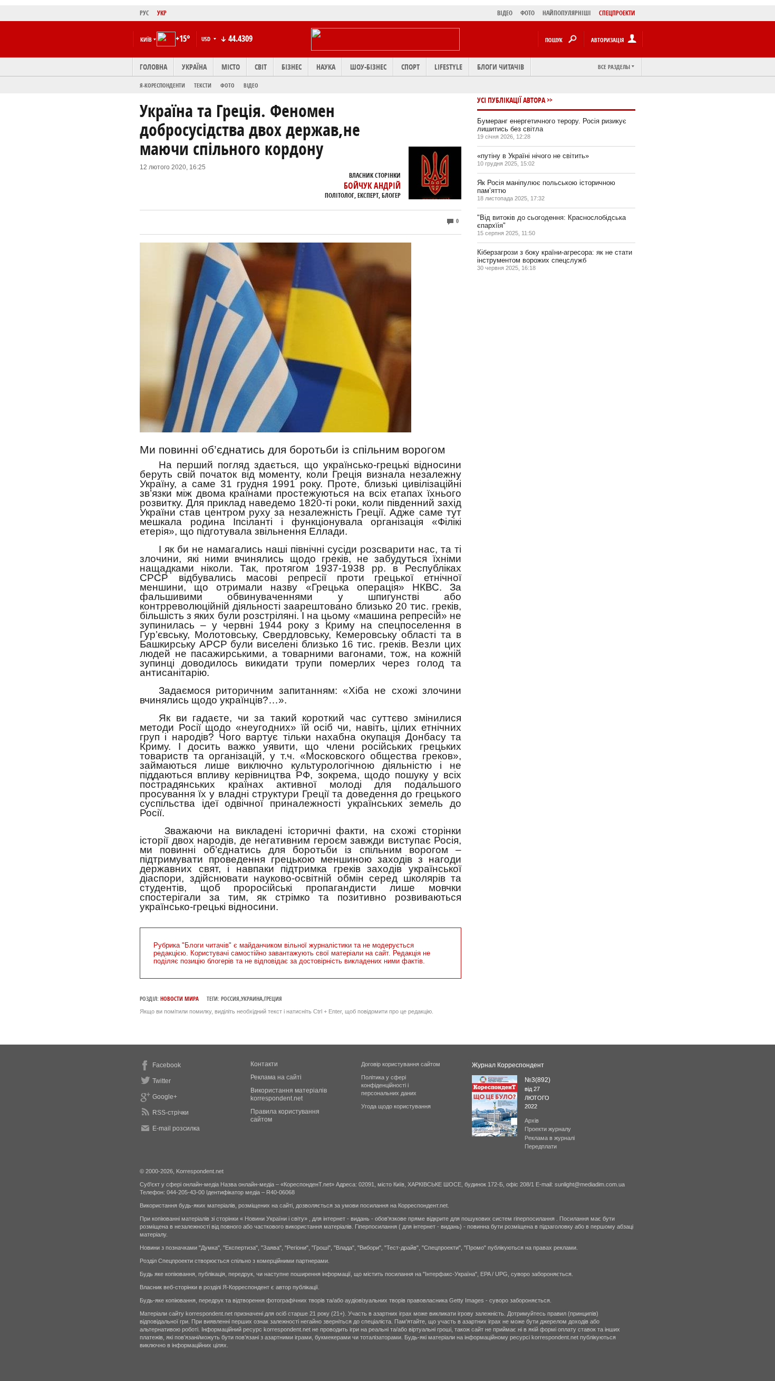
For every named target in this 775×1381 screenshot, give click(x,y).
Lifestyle (448, 67)
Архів (532, 1120)
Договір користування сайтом (400, 1064)
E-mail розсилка (176, 1128)
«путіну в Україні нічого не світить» (533, 156)
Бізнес (292, 67)
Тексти (202, 85)
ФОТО (527, 12)
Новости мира (179, 998)
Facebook (166, 1065)
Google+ (164, 1096)
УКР (162, 12)
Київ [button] (146, 39)
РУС (144, 12)
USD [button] (206, 39)
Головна (153, 67)
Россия (230, 998)
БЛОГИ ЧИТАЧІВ (500, 67)
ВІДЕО (504, 12)
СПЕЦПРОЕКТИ (617, 12)
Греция (273, 998)
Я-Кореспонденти (162, 85)
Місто (230, 67)
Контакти (264, 1064)
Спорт (410, 67)
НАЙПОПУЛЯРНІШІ (566, 12)
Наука (325, 67)
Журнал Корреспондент (508, 1065)
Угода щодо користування (396, 1106)
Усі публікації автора (511, 100)
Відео (251, 85)
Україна (194, 67)
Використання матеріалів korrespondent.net (288, 1094)
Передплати (541, 1146)
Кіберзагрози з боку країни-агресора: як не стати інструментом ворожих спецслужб (554, 256)
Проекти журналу (548, 1129)
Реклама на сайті (276, 1077)
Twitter (161, 1081)
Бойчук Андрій (372, 185)
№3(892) (537, 1080)
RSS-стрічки (170, 1112)
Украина (252, 998)
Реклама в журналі (550, 1138)
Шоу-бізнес (368, 67)
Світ (261, 67)
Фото (227, 85)
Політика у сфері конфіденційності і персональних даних (388, 1085)
